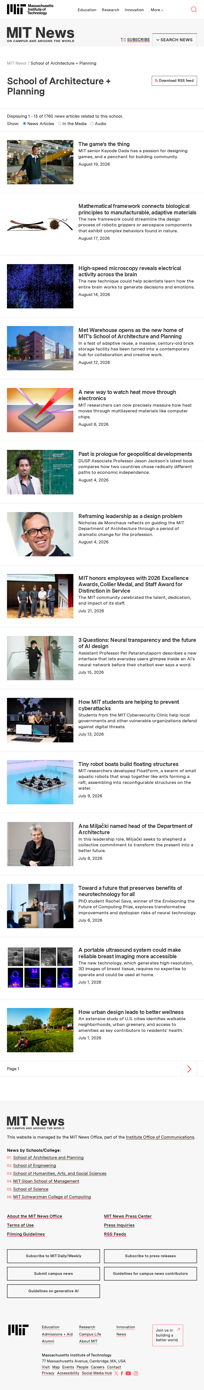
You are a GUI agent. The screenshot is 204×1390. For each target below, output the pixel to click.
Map (56, 1367)
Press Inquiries (119, 1225)
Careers (97, 1367)
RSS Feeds (115, 1234)
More (157, 9)
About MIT (88, 1341)
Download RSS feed (176, 80)
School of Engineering (34, 1165)
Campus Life (90, 1334)
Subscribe (138, 39)
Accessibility (68, 1373)
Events (68, 1367)
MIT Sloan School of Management (46, 1181)
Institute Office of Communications (160, 1137)
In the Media (74, 123)
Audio (100, 123)
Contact (114, 1367)
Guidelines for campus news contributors (150, 1273)
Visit (46, 1367)
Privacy (48, 1373)
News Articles (40, 123)
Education (87, 9)
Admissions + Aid (57, 1334)
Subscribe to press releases (150, 1256)
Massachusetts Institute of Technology (76, 1355)
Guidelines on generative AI (53, 1291)
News (121, 1334)
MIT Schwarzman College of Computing (52, 1196)
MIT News (16, 63)
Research (110, 9)
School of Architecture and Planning (48, 1157)
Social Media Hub (97, 1373)
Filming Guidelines (26, 1234)
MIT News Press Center (128, 1216)
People (82, 1367)
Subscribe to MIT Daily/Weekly (53, 1256)
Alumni (48, 1341)
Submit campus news (53, 1273)
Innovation (134, 9)
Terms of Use (20, 1225)
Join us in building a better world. (167, 1335)
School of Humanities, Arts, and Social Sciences (59, 1173)
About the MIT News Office (34, 1216)
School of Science (30, 1189)
